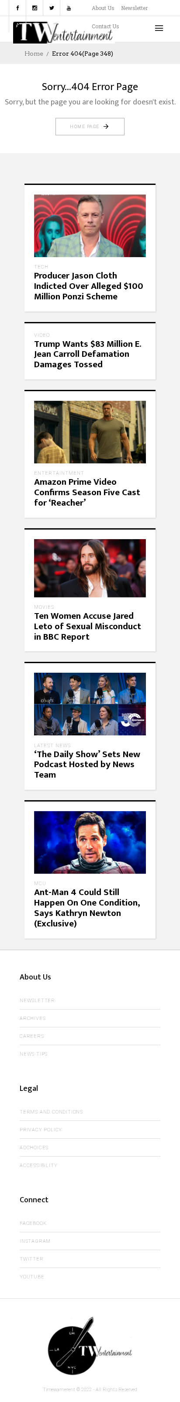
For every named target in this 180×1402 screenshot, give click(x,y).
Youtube (32, 1277)
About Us (103, 7)
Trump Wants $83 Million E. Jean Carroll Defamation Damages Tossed (87, 354)
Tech (41, 267)
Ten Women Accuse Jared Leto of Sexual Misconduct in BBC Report (87, 626)
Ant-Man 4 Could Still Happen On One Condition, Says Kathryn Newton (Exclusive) (87, 908)
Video (42, 335)
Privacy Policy (41, 1130)
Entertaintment (59, 473)
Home (33, 53)
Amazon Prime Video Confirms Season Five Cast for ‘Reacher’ (87, 492)
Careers (32, 1036)
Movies (44, 607)
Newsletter (134, 7)
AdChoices (34, 1147)
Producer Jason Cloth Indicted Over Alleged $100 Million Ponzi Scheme (88, 286)
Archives (32, 1018)
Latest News (52, 745)
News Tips (34, 1054)
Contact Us (105, 26)
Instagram (35, 1241)
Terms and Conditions (51, 1112)
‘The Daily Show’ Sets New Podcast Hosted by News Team (87, 765)
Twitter (32, 1259)
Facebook (33, 1223)
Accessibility (38, 1165)
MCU (40, 883)
